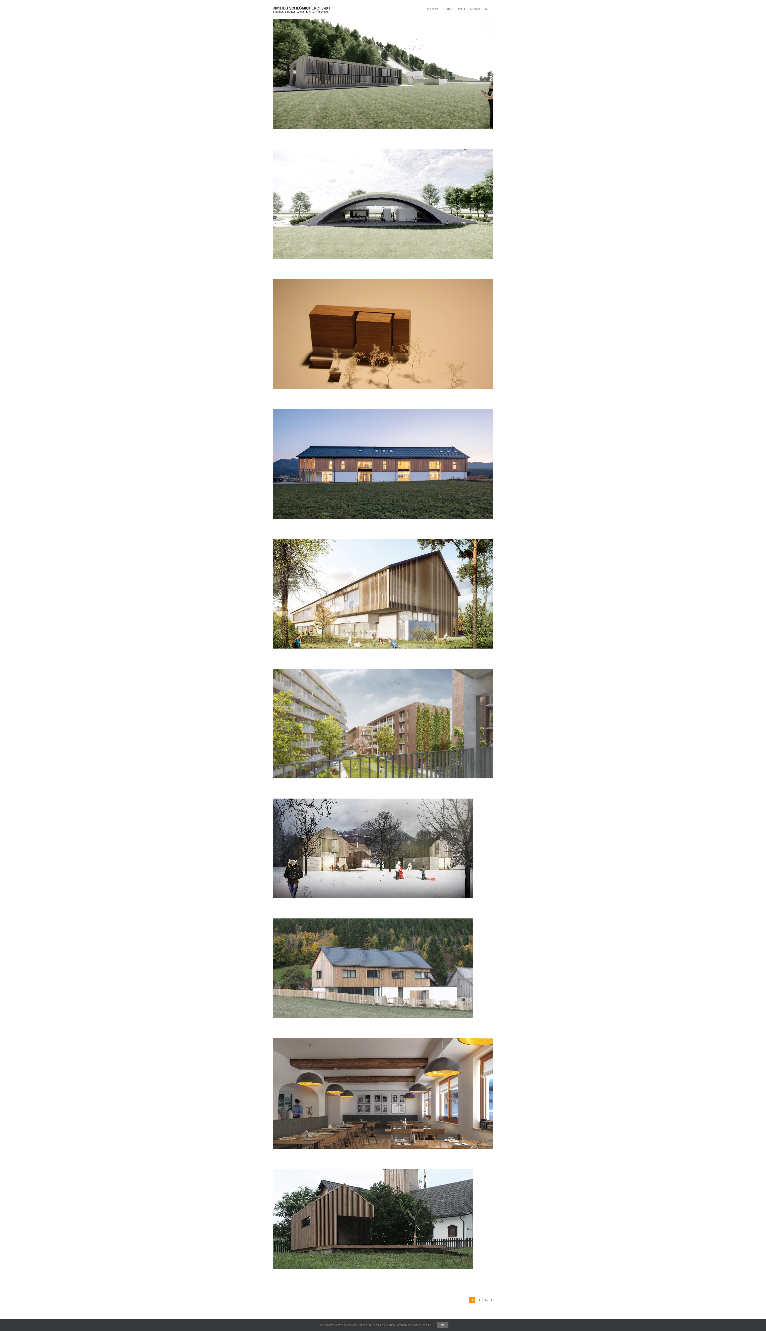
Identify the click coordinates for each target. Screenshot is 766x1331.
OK (442, 1324)
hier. (428, 1325)
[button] (486, 8)
